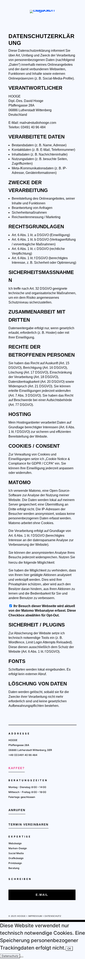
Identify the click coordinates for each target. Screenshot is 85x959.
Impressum (35, 916)
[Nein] (21, 957)
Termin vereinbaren (28, 824)
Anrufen (16, 810)
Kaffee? (16, 768)
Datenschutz (53, 916)
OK (69, 948)
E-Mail (42, 894)
